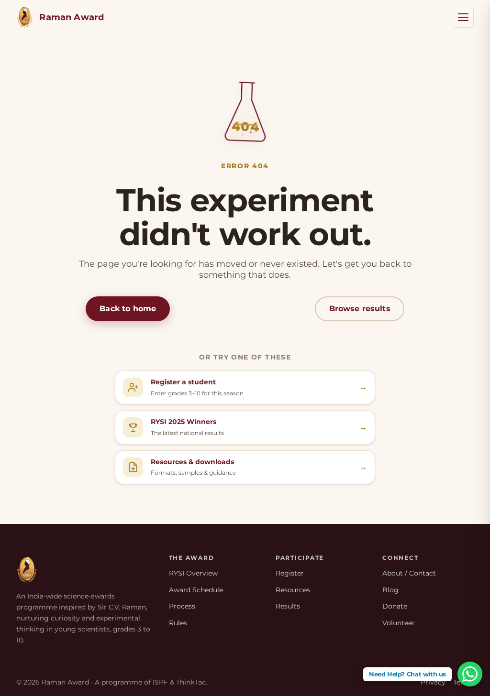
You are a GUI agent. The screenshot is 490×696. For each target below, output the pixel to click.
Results (288, 606)
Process (182, 606)
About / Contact (409, 573)
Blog (390, 590)
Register (290, 573)
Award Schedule (196, 590)
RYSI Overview (193, 573)
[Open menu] (463, 17)
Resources (293, 590)
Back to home (128, 308)
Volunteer (398, 623)
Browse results (359, 308)
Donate (394, 606)
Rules (178, 623)
